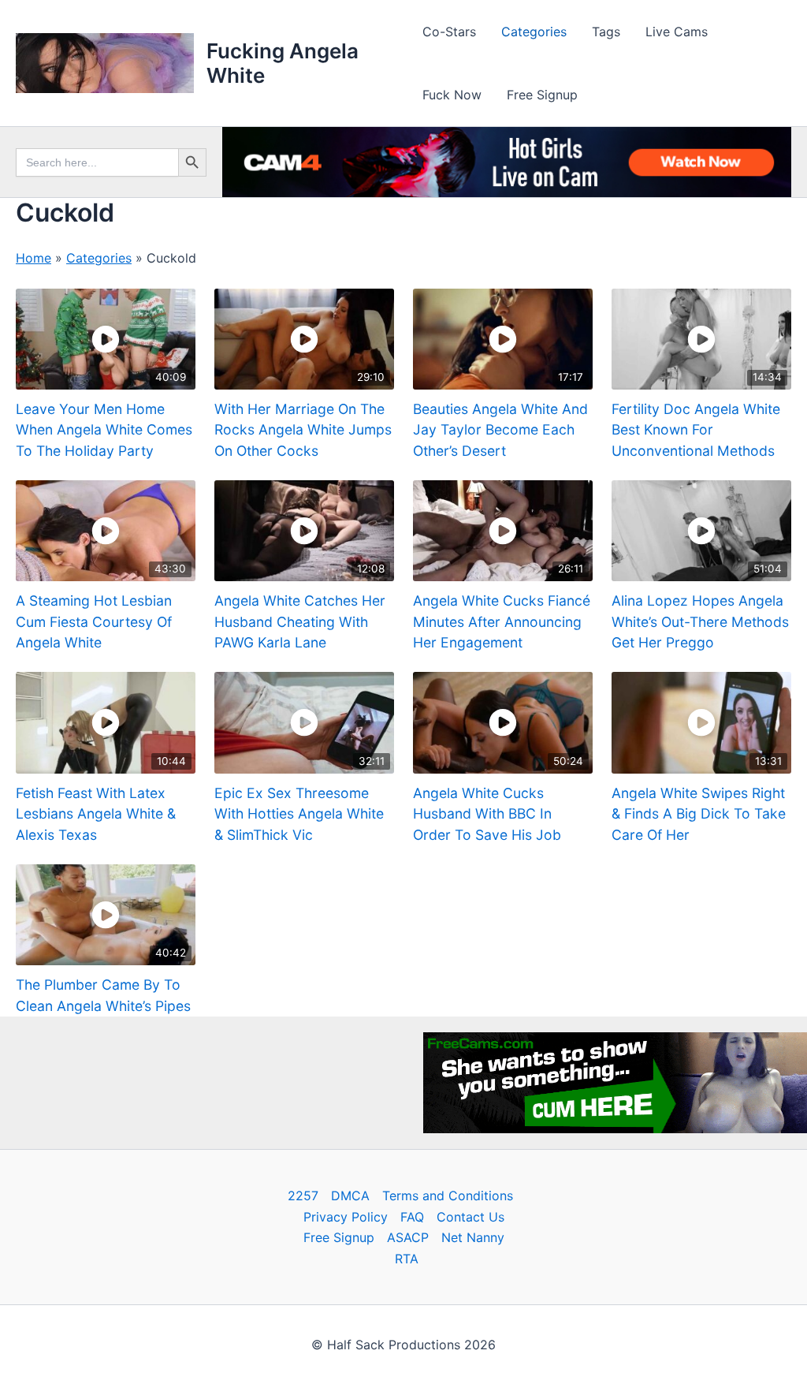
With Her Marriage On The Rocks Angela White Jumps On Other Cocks (303, 430)
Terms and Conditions (447, 1195)
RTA (406, 1258)
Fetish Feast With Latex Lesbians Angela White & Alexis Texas (96, 814)
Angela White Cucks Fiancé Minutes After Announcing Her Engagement (501, 621)
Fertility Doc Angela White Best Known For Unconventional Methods (696, 430)
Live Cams (676, 31)
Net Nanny (472, 1237)
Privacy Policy (345, 1217)
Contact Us (470, 1217)
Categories (534, 31)
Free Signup (542, 95)
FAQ (412, 1217)
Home (33, 258)
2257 (303, 1195)
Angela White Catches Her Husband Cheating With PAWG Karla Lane (299, 621)
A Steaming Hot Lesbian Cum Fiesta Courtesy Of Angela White (94, 621)
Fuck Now (452, 95)
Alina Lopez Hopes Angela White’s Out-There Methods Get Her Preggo (700, 621)
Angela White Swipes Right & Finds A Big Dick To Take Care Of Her (699, 814)
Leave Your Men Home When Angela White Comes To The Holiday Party (104, 430)
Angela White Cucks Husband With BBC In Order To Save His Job (487, 814)
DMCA (350, 1195)
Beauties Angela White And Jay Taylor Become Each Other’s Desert (500, 430)
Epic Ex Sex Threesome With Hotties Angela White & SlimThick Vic (299, 814)
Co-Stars (449, 31)
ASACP (408, 1237)
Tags (606, 31)
